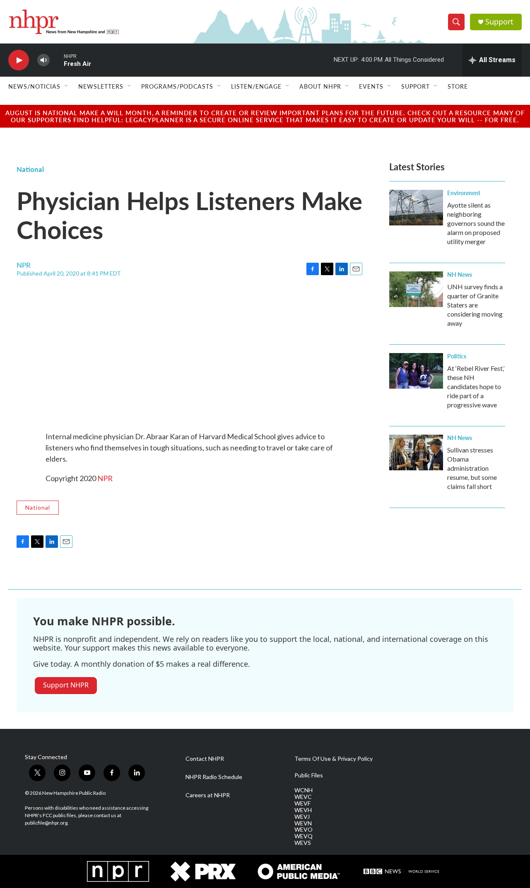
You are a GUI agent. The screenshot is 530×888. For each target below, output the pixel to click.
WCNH (303, 790)
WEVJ (302, 816)
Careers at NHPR (208, 795)
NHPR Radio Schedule (214, 777)
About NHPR (320, 86)
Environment (463, 193)
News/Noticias (34, 86)
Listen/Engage (256, 86)
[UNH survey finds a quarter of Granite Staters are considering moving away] (416, 289)
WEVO (303, 829)
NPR (105, 478)
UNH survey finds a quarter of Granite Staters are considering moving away (475, 305)
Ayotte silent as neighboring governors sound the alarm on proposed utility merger (476, 223)
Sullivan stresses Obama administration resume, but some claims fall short (472, 468)
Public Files (308, 775)
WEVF (302, 803)
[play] (18, 60)
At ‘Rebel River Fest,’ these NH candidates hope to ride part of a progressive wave (475, 386)
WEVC (303, 797)
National (30, 169)
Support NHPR (66, 685)
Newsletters (100, 86)
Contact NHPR (205, 758)
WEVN (303, 823)
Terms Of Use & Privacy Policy (333, 758)
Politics (456, 356)
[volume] (43, 60)
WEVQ (303, 836)
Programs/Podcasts (177, 86)
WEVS (302, 843)
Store (458, 86)
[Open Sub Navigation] (66, 86)
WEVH (303, 810)
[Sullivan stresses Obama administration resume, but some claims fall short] (416, 452)
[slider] (56, 60)
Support (499, 21)
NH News (459, 274)
